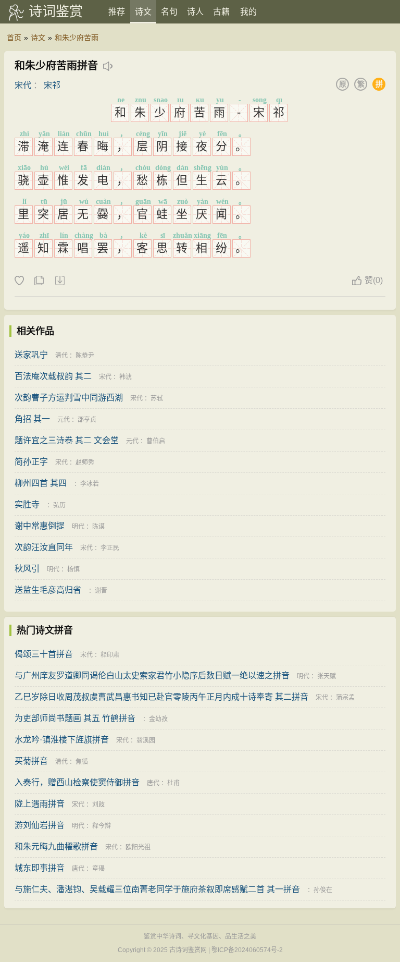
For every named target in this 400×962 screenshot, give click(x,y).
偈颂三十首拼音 (44, 654)
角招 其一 (32, 419)
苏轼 (157, 398)
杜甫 (173, 783)
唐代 (153, 783)
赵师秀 (85, 462)
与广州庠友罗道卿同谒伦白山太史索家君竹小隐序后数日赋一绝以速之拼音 (152, 675)
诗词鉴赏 (56, 11)
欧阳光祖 (138, 847)
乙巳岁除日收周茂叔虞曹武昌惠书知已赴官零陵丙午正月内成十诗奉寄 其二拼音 (161, 696)
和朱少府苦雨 (76, 37)
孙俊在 (323, 890)
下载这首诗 (59, 281)
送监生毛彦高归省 (48, 590)
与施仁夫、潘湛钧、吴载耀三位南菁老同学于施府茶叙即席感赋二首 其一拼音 (157, 889)
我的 (248, 11)
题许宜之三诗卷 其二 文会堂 (67, 440)
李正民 (110, 548)
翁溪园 (145, 740)
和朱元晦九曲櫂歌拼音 (56, 846)
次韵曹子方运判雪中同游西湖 (69, 397)
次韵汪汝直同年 (44, 547)
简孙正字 (31, 461)
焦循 (82, 761)
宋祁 (52, 85)
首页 (14, 37)
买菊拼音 (31, 761)
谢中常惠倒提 (40, 525)
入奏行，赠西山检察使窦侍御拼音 (77, 782)
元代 (63, 419)
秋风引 (27, 568)
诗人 (195, 11)
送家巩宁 (31, 354)
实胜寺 (27, 504)
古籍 (221, 11)
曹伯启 (155, 441)
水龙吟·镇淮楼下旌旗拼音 (62, 739)
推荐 (116, 11)
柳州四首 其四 (41, 483)
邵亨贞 (87, 419)
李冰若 (89, 484)
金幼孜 (158, 719)
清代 (61, 355)
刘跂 (98, 804)
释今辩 (101, 826)
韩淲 (125, 377)
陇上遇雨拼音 (40, 803)
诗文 (143, 11)
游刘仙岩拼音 (40, 825)
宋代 (23, 85)
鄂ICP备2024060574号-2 (247, 950)
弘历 (59, 505)
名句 (169, 11)
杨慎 (73, 569)
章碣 (98, 868)
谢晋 (101, 590)
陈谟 (98, 526)
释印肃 (110, 655)
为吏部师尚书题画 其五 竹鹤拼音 (75, 718)
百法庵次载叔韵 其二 (53, 376)
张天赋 (326, 676)
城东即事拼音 (40, 867)
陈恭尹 (85, 355)
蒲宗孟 (345, 697)
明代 (78, 526)
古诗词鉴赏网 (188, 950)
